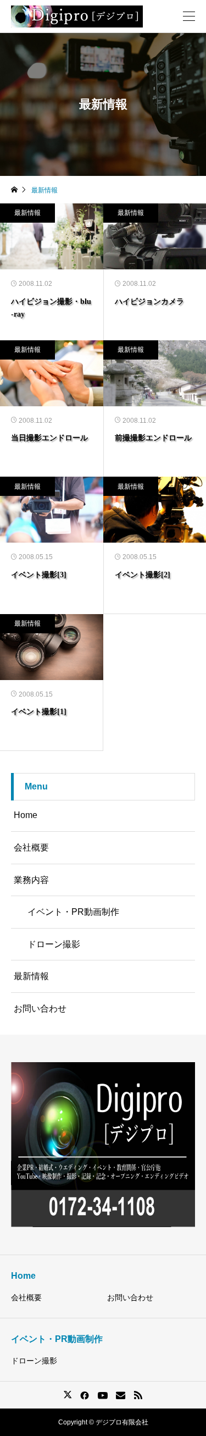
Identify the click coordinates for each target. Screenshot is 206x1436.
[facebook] (85, 1395)
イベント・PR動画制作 (73, 911)
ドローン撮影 (53, 944)
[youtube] (103, 1395)
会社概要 (31, 847)
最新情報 (27, 213)
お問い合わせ (40, 1008)
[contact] (120, 1395)
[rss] (137, 1395)
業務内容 (31, 880)
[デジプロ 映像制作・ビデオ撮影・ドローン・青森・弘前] (77, 16)
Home (25, 815)
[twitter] (67, 1395)
